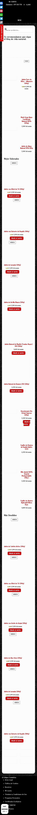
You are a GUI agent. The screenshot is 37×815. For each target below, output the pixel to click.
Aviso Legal (9, 780)
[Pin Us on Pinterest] (28, 1)
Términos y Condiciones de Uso (16, 794)
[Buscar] (5, 29)
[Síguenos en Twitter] (24, 1)
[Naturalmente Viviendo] (18, 56)
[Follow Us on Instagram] (26, 1)
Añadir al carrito (14, 196)
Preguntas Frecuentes (12, 798)
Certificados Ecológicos (13, 802)
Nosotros (8, 787)
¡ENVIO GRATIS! (10, 805)
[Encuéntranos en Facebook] (21, 1)
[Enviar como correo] (19, 1)
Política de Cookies (11, 783)
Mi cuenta (12, 2)
